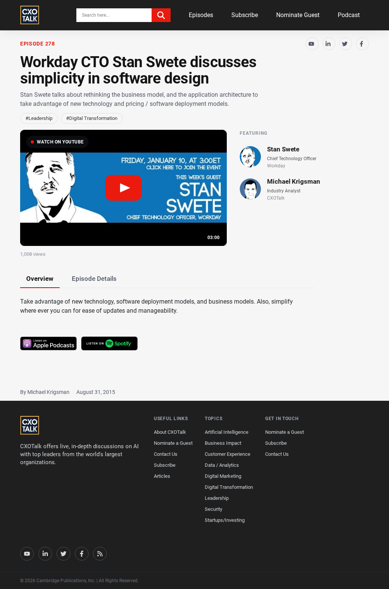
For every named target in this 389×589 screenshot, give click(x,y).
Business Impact (223, 443)
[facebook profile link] (82, 554)
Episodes (201, 15)
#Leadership (38, 118)
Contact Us (165, 454)
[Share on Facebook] (362, 43)
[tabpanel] (194, 334)
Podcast (349, 15)
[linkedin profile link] (45, 554)
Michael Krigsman (293, 181)
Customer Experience (227, 454)
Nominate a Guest (173, 443)
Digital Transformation (229, 487)
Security (213, 509)
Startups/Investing (225, 520)
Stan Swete (283, 149)
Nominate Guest (297, 15)
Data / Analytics (222, 465)
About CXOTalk (170, 432)
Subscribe (244, 15)
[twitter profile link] (63, 554)
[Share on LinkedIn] (329, 43)
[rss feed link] (100, 554)
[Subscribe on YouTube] (312, 43)
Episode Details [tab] (94, 278)
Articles (162, 476)
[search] (161, 15)
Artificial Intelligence (226, 432)
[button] (123, 188)
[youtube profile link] (27, 554)
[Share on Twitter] (345, 43)
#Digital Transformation (91, 118)
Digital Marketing (223, 476)
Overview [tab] (40, 278)
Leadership (217, 498)
